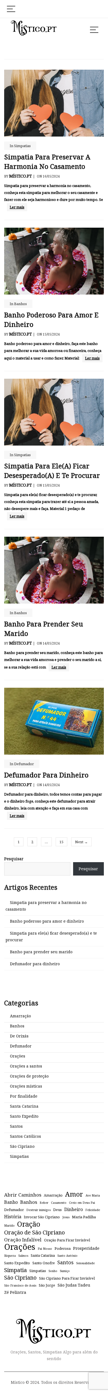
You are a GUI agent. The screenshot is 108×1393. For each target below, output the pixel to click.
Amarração (20, 1015)
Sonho (52, 1271)
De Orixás (19, 1036)
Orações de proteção (29, 1076)
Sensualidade (85, 1263)
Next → (81, 841)
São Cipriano (22, 1146)
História (12, 1217)
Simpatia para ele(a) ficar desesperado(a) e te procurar (52, 470)
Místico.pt (20, 176)
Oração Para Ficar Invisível (67, 1240)
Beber (44, 1203)
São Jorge (47, 1285)
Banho (11, 1202)
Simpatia (15, 1269)
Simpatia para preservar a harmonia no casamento (47, 161)
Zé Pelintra (15, 1292)
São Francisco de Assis (20, 1285)
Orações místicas (26, 1086)
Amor (74, 1194)
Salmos (23, 1256)
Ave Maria (93, 1195)
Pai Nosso (45, 1249)
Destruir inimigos (38, 1210)
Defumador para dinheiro (46, 774)
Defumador (24, 763)
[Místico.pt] (54, 1324)
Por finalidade (23, 1096)
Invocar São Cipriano (42, 1216)
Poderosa (63, 1248)
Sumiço (65, 1271)
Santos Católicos (25, 1136)
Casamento (58, 1203)
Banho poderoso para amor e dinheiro (47, 921)
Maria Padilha (84, 1216)
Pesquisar (14, 858)
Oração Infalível (23, 1239)
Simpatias (22, 145)
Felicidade (92, 1210)
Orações (17, 1056)
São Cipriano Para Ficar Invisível (67, 1278)
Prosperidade (86, 1248)
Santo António (67, 1256)
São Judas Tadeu (74, 1285)
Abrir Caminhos (22, 1195)
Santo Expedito (24, 1116)
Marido (9, 1225)
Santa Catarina (24, 1106)
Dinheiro (73, 1209)
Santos (16, 1126)
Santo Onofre (43, 1262)
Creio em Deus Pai (82, 1203)
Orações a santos (26, 1066)
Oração (28, 1224)
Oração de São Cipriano (34, 1232)
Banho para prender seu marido (41, 951)
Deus (57, 1209)
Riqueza (10, 1256)
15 (61, 841)
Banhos (20, 303)
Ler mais (17, 207)
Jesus (66, 1217)
